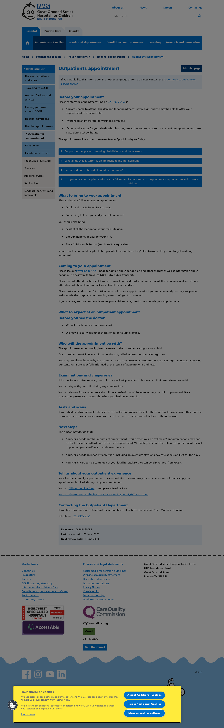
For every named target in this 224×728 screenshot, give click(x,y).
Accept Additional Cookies (144, 695)
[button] (12, 705)
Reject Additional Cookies (144, 704)
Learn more (28, 714)
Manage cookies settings (144, 713)
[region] (97, 704)
